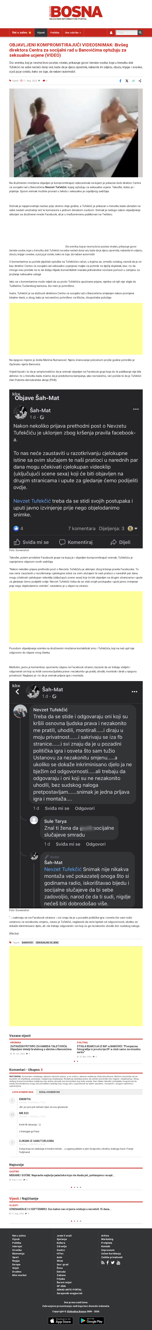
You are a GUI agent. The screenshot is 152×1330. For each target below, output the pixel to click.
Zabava (61, 1275)
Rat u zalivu (19, 1235)
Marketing (107, 1239)
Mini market (19, 1275)
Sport (15, 1257)
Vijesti (41, 32)
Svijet (15, 1268)
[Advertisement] (76, 329)
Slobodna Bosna (76, 1311)
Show (60, 1260)
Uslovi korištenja (111, 1253)
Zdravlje (62, 1246)
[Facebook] (107, 1263)
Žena (60, 1268)
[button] (139, 92)
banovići (27, 942)
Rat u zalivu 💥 (22, 32)
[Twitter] (113, 1263)
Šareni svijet (64, 1282)
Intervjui (17, 1246)
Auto (59, 1257)
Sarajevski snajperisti (69, 1293)
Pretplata (106, 1242)
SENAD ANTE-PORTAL (69, 1289)
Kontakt (105, 1246)
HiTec (60, 1253)
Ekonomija (18, 1253)
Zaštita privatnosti (112, 1257)
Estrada (61, 1271)
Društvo (16, 1271)
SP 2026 (61, 1286)
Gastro (61, 1250)
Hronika (17, 1250)
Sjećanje (62, 1239)
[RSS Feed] (102, 1263)
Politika (54, 32)
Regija (16, 1260)
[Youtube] (118, 1263)
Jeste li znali (64, 1235)
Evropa (16, 1264)
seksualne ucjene (47, 942)
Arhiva (105, 1235)
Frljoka (61, 1279)
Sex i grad (62, 1264)
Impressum (108, 1250)
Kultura (61, 1242)
